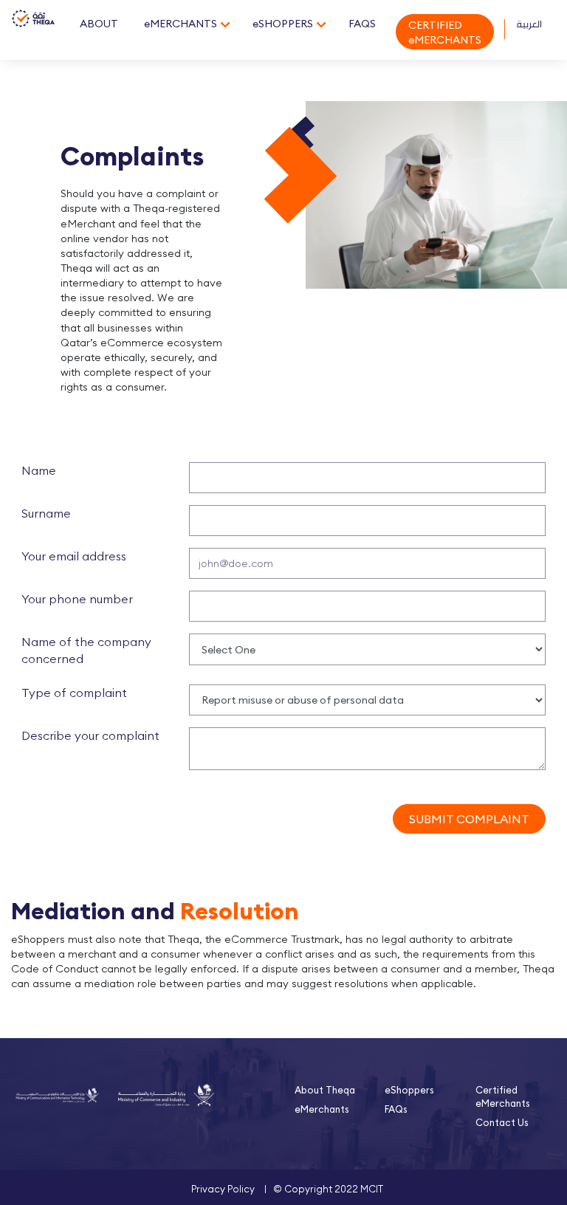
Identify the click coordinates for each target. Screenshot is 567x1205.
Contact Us (502, 1122)
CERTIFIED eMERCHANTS (444, 32)
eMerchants (322, 1109)
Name (38, 470)
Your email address (73, 556)
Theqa (33, 32)
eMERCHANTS (180, 23)
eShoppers (409, 1090)
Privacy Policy (223, 1189)
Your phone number (77, 598)
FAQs (396, 1109)
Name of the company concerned (86, 649)
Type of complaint (74, 692)
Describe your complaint (90, 735)
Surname (46, 513)
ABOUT (99, 23)
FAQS (362, 23)
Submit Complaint (469, 818)
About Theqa (325, 1090)
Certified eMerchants (502, 1096)
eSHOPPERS (282, 23)
